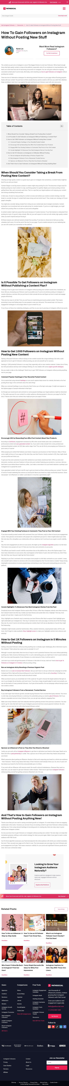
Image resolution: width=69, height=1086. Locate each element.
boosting (53, 673)
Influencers (5, 1000)
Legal (27, 1065)
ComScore (12, 441)
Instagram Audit (37, 995)
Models (4, 1004)
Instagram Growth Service (7, 1008)
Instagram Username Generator (39, 1003)
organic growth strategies (56, 367)
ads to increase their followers (21, 671)
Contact (28, 1059)
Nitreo (19, 990)
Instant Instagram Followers (7, 1021)
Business (4, 997)
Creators (4, 994)
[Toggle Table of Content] (61, 126)
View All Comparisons (24, 1014)
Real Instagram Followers (6, 1016)
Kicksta (19, 1004)
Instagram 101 (19, 50)
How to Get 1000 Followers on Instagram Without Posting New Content (29, 139)
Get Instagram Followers (8, 25)
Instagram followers (58, 769)
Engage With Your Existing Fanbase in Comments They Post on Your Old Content (33, 147)
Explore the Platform (42, 885)
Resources (20, 25)
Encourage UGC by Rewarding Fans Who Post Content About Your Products (32, 145)
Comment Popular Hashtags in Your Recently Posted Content (28, 142)
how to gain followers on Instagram (51, 72)
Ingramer (19, 997)
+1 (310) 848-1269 (54, 1010)
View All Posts (61, 909)
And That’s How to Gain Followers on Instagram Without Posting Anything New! (32, 163)
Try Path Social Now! (51, 53)
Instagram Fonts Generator (37, 1008)
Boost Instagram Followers (6, 1026)
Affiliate (5, 1072)
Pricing (5, 1062)
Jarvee (19, 1000)
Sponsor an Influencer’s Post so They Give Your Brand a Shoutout (29, 161)
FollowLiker (20, 1010)
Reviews (5, 1069)
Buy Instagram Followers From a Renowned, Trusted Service (28, 158)
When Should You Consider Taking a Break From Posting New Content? (29, 134)
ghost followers (54, 696)
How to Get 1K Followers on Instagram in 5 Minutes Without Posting (28, 153)
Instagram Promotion (8, 1012)
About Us (28, 1062)
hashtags (23, 380)
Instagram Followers (9, 1059)
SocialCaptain (21, 1007)
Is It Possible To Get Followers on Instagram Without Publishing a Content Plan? (32, 137)
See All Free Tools (38, 1021)
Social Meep (21, 994)
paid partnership (16, 753)
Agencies (4, 990)
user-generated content (23, 444)
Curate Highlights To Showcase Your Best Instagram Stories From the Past (32, 150)
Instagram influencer (24, 751)
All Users (4, 1031)
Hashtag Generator (38, 999)
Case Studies (7, 1065)
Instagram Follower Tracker (38, 1013)
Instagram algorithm (48, 545)
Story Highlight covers (29, 631)
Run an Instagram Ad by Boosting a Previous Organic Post (27, 155)
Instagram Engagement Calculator (39, 991)
